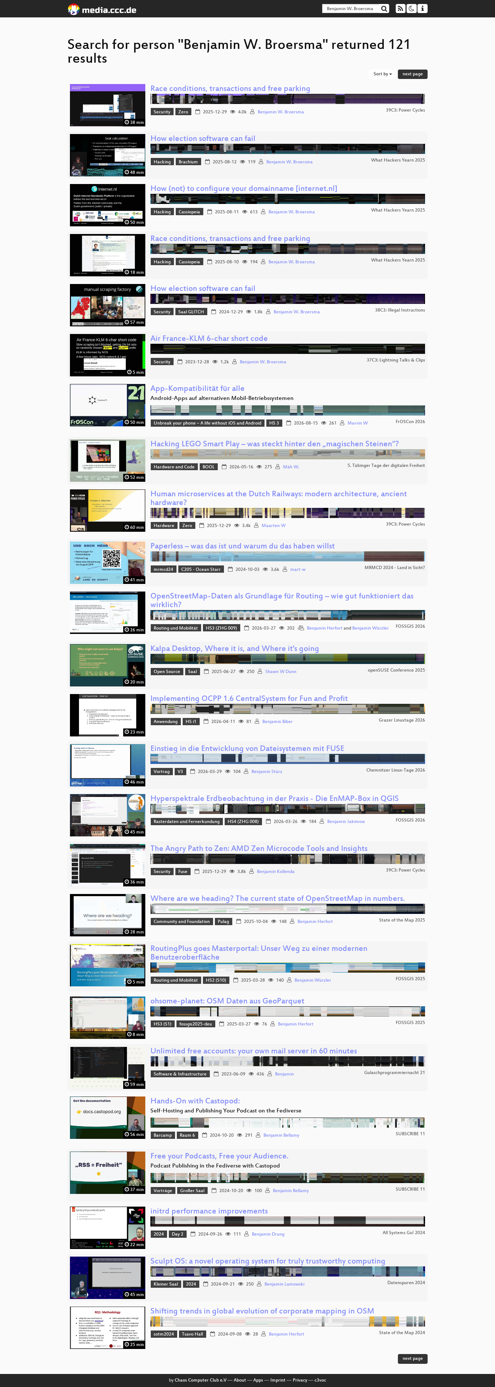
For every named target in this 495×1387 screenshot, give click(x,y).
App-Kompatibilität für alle (197, 389)
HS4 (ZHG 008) (243, 821)
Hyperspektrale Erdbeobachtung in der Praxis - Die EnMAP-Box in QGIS (274, 799)
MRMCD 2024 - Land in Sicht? (395, 568)
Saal (192, 671)
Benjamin (284, 1074)
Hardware (164, 526)
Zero (183, 112)
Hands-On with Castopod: (195, 1101)
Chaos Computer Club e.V (200, 1380)
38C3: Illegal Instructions (400, 310)
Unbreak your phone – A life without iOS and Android (207, 423)
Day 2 (177, 1234)
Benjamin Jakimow (346, 821)
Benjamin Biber (277, 721)
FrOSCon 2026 (410, 422)
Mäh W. (291, 467)
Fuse (182, 871)
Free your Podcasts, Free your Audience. (219, 1156)
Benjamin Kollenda (276, 871)
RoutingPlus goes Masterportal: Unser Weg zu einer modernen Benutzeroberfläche (258, 953)
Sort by (381, 74)
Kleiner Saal (166, 1284)
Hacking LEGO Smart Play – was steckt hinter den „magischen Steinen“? (274, 444)
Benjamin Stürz (266, 771)
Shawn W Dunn (280, 671)
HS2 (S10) (216, 980)
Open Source (167, 671)
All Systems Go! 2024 (404, 1233)
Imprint (278, 1380)
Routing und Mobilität (176, 628)
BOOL (209, 467)
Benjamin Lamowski (284, 1284)
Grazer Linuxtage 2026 (402, 720)
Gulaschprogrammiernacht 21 (394, 1072)
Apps (258, 1380)
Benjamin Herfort (324, 628)
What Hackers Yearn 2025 (398, 160)
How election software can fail (202, 139)
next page (413, 74)
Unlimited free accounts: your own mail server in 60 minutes (253, 1051)
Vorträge (163, 1191)
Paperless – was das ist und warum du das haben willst (242, 546)
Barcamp (163, 1135)
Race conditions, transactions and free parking (230, 89)
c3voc (320, 1380)
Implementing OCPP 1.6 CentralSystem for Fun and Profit (249, 699)
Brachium (188, 162)
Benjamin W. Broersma (281, 112)
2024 (159, 1234)
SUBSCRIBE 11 (410, 1134)
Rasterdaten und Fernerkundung (187, 821)
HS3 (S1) (162, 1024)
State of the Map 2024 (402, 1333)
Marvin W (358, 423)
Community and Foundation (182, 921)
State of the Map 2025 (402, 920)
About (240, 1380)
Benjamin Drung (268, 1234)
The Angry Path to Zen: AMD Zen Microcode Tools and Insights (258, 849)
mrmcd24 (163, 569)
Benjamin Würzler (370, 628)
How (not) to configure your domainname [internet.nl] (243, 189)
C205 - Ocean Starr (201, 569)
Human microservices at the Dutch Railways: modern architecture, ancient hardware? (278, 499)
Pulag (223, 921)
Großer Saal (192, 1191)
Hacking (162, 162)
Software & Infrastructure (180, 1074)
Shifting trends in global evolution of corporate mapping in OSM (262, 1311)
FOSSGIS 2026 (410, 626)
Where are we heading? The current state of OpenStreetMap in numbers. (277, 899)
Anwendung (166, 721)
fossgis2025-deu (195, 1024)
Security (162, 112)
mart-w (297, 569)
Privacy (300, 1380)
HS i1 (191, 721)
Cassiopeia (189, 212)
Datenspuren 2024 (406, 1283)
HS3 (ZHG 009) (221, 628)
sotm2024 (164, 1334)
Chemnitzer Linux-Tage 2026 (395, 770)
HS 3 (274, 423)
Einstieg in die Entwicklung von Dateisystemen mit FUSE (247, 749)
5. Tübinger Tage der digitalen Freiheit (386, 465)
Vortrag (162, 771)
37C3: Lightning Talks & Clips (396, 360)
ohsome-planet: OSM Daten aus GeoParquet (227, 1001)
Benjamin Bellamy (281, 1135)
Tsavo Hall (192, 1334)
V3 (180, 771)
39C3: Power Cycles (405, 110)
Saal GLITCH (191, 312)
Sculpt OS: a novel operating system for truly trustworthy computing (268, 1261)
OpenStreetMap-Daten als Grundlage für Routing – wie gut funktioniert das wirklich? (281, 601)
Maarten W (274, 526)
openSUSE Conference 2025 (396, 670)
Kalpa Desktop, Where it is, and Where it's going (234, 649)
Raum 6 (187, 1135)
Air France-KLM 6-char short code (209, 339)
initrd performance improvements (209, 1211)
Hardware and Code (174, 467)
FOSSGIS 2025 (410, 979)
